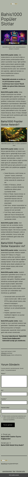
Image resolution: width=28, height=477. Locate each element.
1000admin (4, 353)
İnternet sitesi (5, 407)
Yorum (3, 373)
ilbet (14, 471)
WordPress (4, 463)
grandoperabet (7, 471)
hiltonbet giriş (20, 471)
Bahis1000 (6, 79)
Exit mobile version (14, 475)
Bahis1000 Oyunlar (6, 355)
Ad (2, 390)
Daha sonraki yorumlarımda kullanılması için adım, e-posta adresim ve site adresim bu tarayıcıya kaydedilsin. (14, 417)
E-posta (4, 399)
